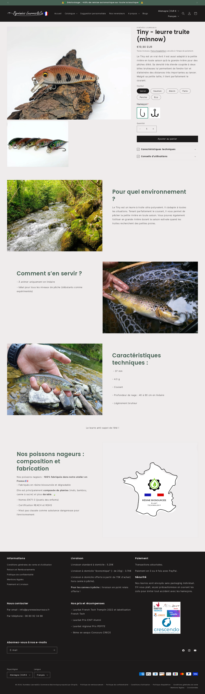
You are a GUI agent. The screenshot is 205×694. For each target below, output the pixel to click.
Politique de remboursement (91, 685)
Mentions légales (15, 579)
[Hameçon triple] (154, 112)
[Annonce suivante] (197, 2)
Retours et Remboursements (21, 569)
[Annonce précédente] (8, 2)
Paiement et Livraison (17, 584)
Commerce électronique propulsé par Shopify (59, 685)
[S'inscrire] (54, 650)
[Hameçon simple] (142, 112)
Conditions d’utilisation (140, 685)
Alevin (172, 91)
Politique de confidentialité (20, 574)
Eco (156, 97)
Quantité (141, 123)
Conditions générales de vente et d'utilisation (29, 564)
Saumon (157, 91)
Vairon (143, 91)
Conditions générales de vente (185, 685)
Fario (185, 91)
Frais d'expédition (158, 51)
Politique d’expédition (162, 685)
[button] (71, 13)
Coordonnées (192, 688)
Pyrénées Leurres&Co (31, 685)
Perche (143, 97)
